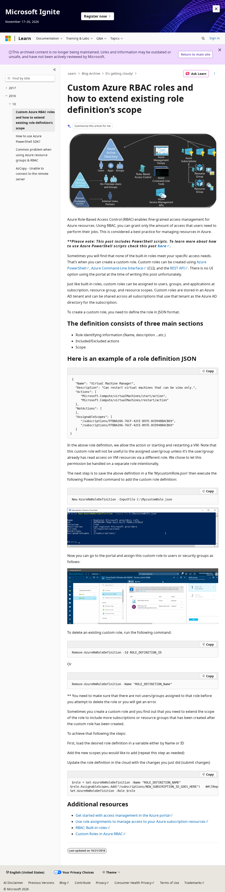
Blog (63, 883)
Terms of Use (169, 883)
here (162, 246)
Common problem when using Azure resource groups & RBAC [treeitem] (33, 154)
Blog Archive (91, 73)
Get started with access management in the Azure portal (123, 815)
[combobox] (30, 78)
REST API (177, 268)
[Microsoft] (8, 38)
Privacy (101, 883)
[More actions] (214, 73)
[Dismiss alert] (216, 8)
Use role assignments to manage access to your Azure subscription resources (140, 821)
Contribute (83, 883)
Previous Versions (41, 883)
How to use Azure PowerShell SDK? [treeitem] (29, 139)
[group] (142, 787)
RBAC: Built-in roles (91, 827)
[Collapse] (54, 69)
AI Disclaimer (13, 883)
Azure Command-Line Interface (117, 268)
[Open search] (203, 38)
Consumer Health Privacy (132, 883)
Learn (72, 73)
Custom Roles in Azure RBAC (99, 833)
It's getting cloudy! (119, 73)
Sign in (214, 38)
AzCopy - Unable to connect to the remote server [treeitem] (32, 173)
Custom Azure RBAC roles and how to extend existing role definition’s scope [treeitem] (35, 120)
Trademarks (193, 883)
